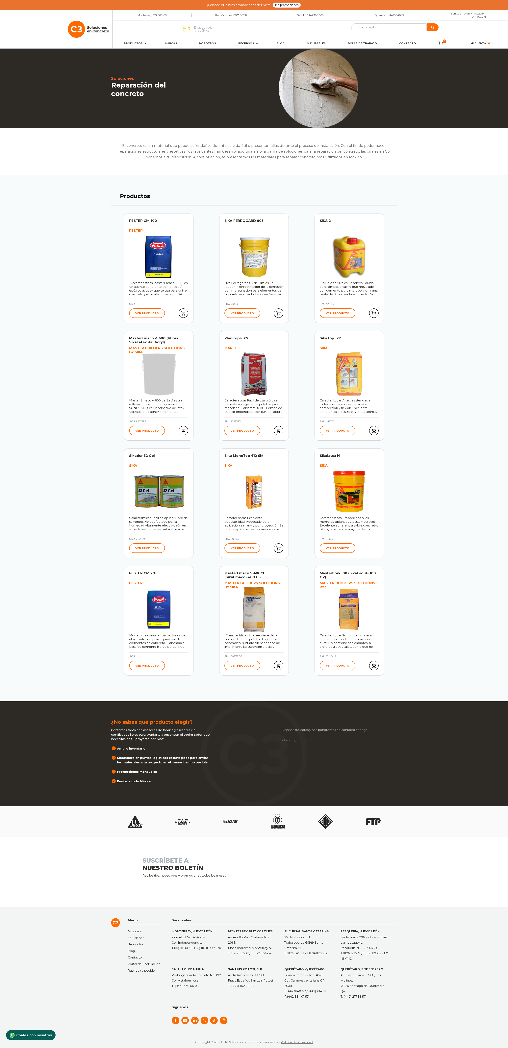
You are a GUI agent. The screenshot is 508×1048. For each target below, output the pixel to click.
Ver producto (147, 313)
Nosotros (207, 43)
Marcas (171, 43)
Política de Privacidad (297, 1042)
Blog (280, 43)
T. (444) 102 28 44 (241, 986)
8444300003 (315, 15)
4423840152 (397, 15)
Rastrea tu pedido (141, 970)
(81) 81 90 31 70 (210, 948)
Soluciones (136, 938)
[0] (440, 43)
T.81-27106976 (261, 953)
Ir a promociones (286, 5)
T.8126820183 (294, 953)
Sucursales (316, 43)
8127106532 (240, 15)
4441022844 (478, 13)
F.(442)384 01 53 (296, 996)
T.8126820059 (317, 953)
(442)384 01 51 (319, 991)
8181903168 (159, 15)
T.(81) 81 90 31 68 (184, 948)
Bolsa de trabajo (362, 43)
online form (305, 740)
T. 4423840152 (295, 991)
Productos (135, 944)
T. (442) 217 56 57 (353, 996)
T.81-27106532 (238, 953)
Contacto (407, 43)
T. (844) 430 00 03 (185, 986)
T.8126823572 (351, 953)
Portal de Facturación (144, 964)
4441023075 (478, 16)
